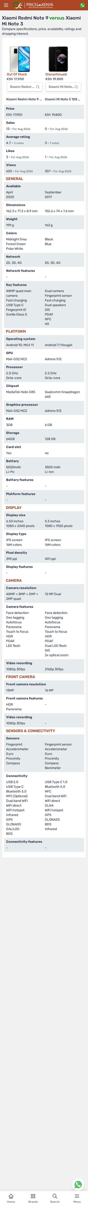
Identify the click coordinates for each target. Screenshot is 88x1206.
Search (55, 1201)
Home (11, 1201)
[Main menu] (6, 5)
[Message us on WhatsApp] (82, 5)
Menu (77, 1201)
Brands (33, 1201)
